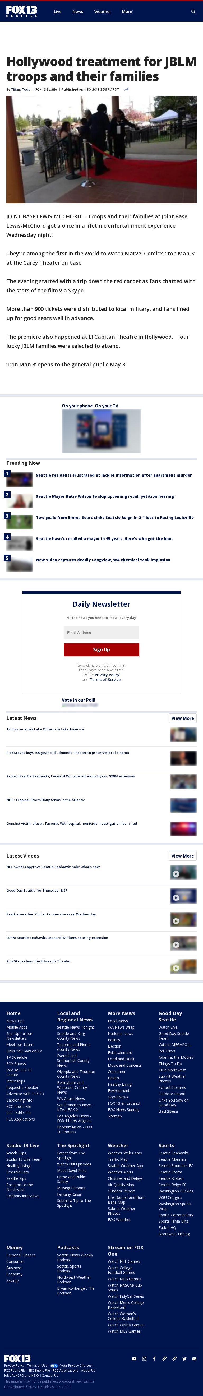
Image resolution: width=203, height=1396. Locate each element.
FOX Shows (16, 1063)
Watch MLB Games (124, 1278)
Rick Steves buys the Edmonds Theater (38, 961)
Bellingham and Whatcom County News (72, 1087)
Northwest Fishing (174, 1233)
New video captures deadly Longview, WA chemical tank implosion (103, 559)
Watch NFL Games (124, 1261)
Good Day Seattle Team (174, 1036)
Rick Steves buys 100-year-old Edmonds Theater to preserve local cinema (67, 752)
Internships (15, 1081)
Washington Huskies (176, 1191)
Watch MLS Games (124, 1331)
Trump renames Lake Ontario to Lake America (45, 729)
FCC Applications (20, 1119)
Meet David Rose (72, 1170)
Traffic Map (118, 1159)
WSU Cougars (170, 1197)
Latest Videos (22, 856)
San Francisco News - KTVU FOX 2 (75, 1107)
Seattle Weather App (125, 1165)
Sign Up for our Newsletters (19, 1036)
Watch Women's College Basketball (123, 1316)
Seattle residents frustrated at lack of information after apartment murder (114, 475)
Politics (114, 1039)
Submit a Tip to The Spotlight (74, 1203)
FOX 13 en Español (124, 1103)
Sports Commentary (176, 1214)
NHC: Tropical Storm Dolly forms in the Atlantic (45, 800)
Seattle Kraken (171, 1178)
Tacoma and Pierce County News (73, 1047)
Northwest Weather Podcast (74, 1279)
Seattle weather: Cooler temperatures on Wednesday (51, 914)
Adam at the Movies (176, 1057)
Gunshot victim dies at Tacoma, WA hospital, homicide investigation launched (71, 823)
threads (174, 1358)
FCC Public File (18, 1106)
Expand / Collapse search (193, 11)
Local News (118, 1020)
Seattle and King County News (71, 1036)
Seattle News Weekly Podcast (75, 1257)
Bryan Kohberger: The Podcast (76, 1291)
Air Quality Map (121, 1184)
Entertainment (120, 1052)
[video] (183, 872)
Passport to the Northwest (19, 1187)
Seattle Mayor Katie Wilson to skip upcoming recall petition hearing (105, 496)
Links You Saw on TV (24, 1050)
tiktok (164, 1358)
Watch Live (168, 1027)
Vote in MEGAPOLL (175, 1044)
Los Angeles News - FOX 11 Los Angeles (74, 1118)
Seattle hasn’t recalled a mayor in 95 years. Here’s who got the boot (104, 538)
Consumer (117, 1071)
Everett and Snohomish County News (73, 1060)
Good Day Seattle (170, 1016)
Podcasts (68, 1247)
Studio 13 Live (22, 1145)
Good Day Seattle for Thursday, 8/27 (36, 890)
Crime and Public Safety (71, 1179)
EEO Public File (18, 1112)
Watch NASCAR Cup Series (125, 1287)
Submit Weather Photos (172, 1079)
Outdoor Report (172, 1093)
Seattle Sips (16, 1178)
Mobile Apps (16, 1027)
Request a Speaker (22, 1087)
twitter (184, 1358)
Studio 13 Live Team (23, 1159)
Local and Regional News (75, 1016)
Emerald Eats (17, 1171)
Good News (118, 1096)
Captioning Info (19, 1100)
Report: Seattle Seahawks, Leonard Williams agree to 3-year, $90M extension (70, 776)
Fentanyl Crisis (69, 1194)
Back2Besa (168, 1111)
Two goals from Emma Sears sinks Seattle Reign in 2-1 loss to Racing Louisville (115, 517)
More (127, 11)
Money (14, 1247)
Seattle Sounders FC (176, 1165)
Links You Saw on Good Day (174, 1102)
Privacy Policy (107, 674)
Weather (118, 1145)
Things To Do (170, 1063)
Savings (12, 1280)
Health (113, 1077)
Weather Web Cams (125, 1152)
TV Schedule (16, 1057)
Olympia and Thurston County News (76, 1074)
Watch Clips (16, 1152)
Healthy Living (120, 1084)
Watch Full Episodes (74, 1164)
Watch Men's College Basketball (126, 1305)
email (194, 1358)
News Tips (15, 1020)
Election (114, 1046)
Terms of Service (105, 679)
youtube (134, 1358)
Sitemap (115, 1115)
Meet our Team (19, 1044)
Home (13, 1013)
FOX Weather (119, 1219)
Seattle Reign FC (173, 1184)
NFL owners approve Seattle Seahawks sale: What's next (53, 866)
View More (183, 718)
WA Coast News (71, 1098)
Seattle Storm (170, 1171)
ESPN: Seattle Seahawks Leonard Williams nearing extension (57, 937)
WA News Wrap (121, 1027)
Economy (14, 1274)
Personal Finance (21, 1254)
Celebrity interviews (22, 1195)
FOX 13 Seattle (46, 89)
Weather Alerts (120, 1171)
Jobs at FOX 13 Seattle (19, 1072)
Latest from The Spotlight (71, 1155)
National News (120, 1033)
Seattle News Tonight (75, 1027)
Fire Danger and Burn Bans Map (126, 1200)
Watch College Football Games (121, 1270)
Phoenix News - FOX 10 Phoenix (74, 1129)
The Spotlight (73, 1145)
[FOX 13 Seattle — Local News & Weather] (23, 11)
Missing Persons (71, 1187)
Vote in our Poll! (78, 700)
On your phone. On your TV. (90, 406)
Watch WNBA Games (126, 1324)
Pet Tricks (167, 1050)
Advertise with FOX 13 (25, 1093)
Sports (166, 1145)
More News (121, 1013)
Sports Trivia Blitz (173, 1221)
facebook (154, 1358)
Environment (119, 1090)
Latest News (21, 718)
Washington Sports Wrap (175, 1206)
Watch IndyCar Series (126, 1296)
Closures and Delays (125, 1178)
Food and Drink (121, 1058)
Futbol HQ (167, 1227)
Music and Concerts (125, 1065)
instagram (144, 1358)
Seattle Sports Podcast (69, 1268)
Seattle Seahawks (174, 1152)
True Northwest (172, 1069)
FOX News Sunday (123, 1109)
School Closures (172, 1087)
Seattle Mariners (173, 1159)
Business (14, 1267)
